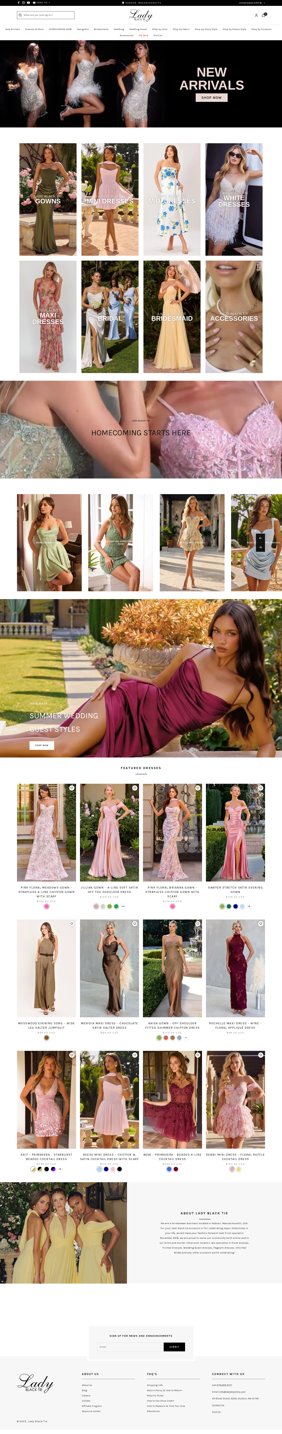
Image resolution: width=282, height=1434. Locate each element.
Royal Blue (169, 1169)
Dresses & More (34, 29)
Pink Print (232, 1169)
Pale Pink (113, 1169)
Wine (176, 1169)
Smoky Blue (179, 1038)
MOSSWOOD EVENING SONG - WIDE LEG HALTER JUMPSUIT (46, 1026)
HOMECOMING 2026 (60, 29)
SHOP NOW (41, 745)
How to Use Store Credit (160, 1400)
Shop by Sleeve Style (234, 29)
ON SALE (143, 35)
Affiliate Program (92, 1406)
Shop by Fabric (181, 29)
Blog (84, 1390)
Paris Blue (242, 906)
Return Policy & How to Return (164, 1390)
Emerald (116, 906)
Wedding (119, 29)
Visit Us (158, 35)
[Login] (256, 15)
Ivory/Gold (33, 1169)
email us (42, 2)
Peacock (229, 906)
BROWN (46, 1038)
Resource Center (91, 1411)
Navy (235, 906)
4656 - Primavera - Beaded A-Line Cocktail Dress (172, 1157)
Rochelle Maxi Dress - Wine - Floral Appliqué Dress (235, 1026)
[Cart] (263, 15)
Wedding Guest (138, 29)
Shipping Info (155, 1385)
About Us (87, 1385)
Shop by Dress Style (206, 29)
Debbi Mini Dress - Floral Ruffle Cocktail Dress (235, 1157)
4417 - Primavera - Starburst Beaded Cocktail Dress (46, 1157)
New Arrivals (12, 29)
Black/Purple (53, 1169)
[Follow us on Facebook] (18, 2)
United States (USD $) (250, 2)
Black (46, 1169)
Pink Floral (46, 906)
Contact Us (218, 1405)
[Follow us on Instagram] (23, 2)
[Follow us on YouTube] (28, 2)
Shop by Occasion (261, 29)
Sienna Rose (166, 1038)
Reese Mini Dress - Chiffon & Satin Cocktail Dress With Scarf (109, 1157)
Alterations (153, 1411)
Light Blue (99, 1169)
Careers (86, 1395)
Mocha (172, 1038)
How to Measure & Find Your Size (166, 1406)
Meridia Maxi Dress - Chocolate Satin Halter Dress (109, 1026)
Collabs (86, 1400)
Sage (103, 906)
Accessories (126, 35)
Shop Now (211, 98)
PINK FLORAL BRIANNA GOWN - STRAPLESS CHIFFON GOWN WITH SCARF (172, 892)
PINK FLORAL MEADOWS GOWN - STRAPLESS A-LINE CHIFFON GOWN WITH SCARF (46, 892)
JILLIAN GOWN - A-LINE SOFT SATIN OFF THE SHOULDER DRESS (109, 890)
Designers (83, 29)
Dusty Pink (96, 906)
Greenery (109, 906)
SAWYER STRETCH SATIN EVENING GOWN (235, 890)
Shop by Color (160, 29)
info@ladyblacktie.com (232, 1391)
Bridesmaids (101, 29)
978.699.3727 (224, 1385)
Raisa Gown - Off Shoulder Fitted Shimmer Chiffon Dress (172, 1026)
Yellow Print (239, 1169)
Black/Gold (40, 1169)
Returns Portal (155, 1395)
